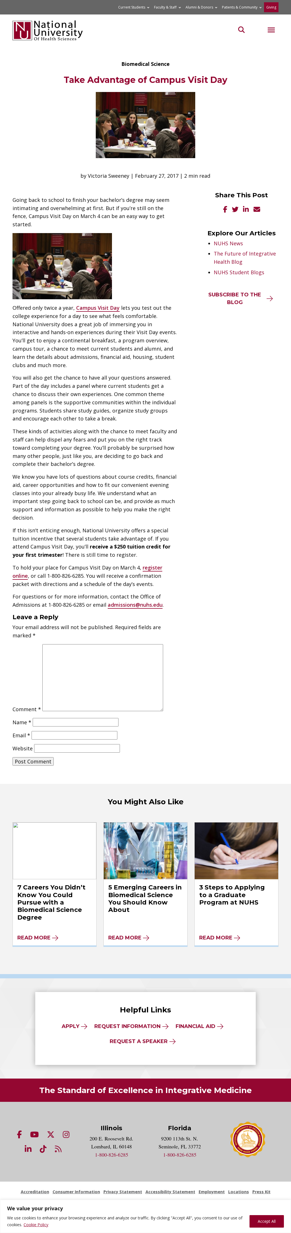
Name (22, 722)
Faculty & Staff (165, 7)
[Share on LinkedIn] (246, 210)
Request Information (127, 1026)
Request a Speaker (139, 1041)
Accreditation (35, 1191)
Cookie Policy (36, 1224)
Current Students (131, 7)
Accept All (267, 1221)
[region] (145, 1216)
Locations (238, 1191)
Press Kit (261, 1191)
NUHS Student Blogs (239, 272)
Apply (70, 1026)
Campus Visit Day (98, 307)
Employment (212, 1191)
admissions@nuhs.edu (135, 604)
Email (21, 735)
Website (23, 748)
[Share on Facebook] (225, 210)
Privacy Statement (122, 1191)
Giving (271, 7)
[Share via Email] (256, 210)
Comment (27, 709)
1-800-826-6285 (111, 1154)
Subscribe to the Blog (234, 298)
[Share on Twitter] (235, 210)
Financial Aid (195, 1026)
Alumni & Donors (199, 7)
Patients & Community (239, 7)
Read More (34, 938)
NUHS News (228, 243)
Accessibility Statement (170, 1191)
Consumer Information (76, 1191)
